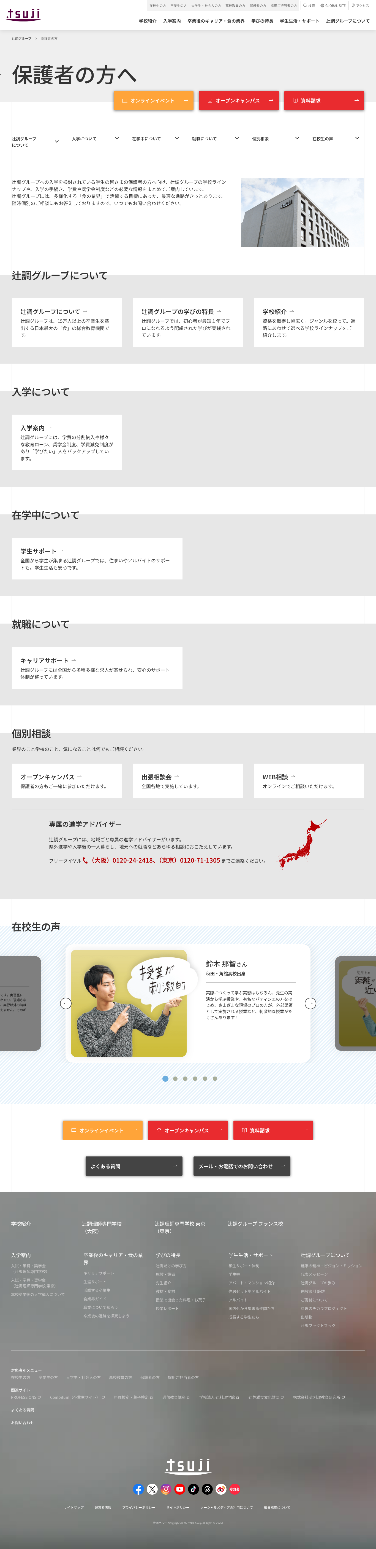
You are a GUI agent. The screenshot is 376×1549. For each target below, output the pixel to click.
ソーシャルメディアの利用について (226, 1507)
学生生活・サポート (250, 1254)
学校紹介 (21, 1223)
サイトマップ (74, 1507)
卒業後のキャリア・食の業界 (113, 1258)
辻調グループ (21, 38)
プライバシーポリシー (138, 1507)
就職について (204, 138)
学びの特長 (168, 1254)
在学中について (146, 138)
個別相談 (260, 138)
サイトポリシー (177, 1507)
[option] (188, 1003)
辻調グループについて (24, 142)
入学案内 (21, 1254)
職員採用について (277, 1507)
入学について (84, 138)
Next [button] (310, 1003)
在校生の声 (322, 138)
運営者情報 (103, 1507)
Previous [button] (66, 1003)
